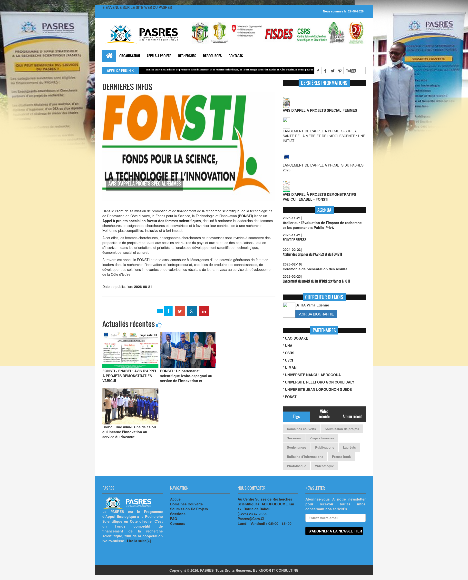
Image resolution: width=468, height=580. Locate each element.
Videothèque (324, 465)
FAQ (173, 518)
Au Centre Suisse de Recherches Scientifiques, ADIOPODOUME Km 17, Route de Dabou (266, 504)
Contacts (177, 523)
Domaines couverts (301, 428)
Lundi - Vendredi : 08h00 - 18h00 (265, 523)
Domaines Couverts (186, 503)
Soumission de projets (342, 428)
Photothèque (296, 465)
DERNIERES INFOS (127, 86)
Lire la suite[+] (139, 540)
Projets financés (322, 438)
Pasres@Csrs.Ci (251, 518)
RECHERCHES (187, 55)
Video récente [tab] (324, 414)
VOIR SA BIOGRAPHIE (316, 314)
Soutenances (296, 447)
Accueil (176, 499)
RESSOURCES (212, 55)
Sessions (294, 438)
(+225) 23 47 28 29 (252, 513)
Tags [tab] (296, 416)
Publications (324, 447)
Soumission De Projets (189, 508)
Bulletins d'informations (305, 456)
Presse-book (341, 456)
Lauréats (349, 447)
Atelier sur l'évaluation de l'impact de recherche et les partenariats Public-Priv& (322, 225)
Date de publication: (187, 248)
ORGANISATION (129, 55)
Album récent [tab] (352, 416)
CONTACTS (236, 55)
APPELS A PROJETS (159, 55)
